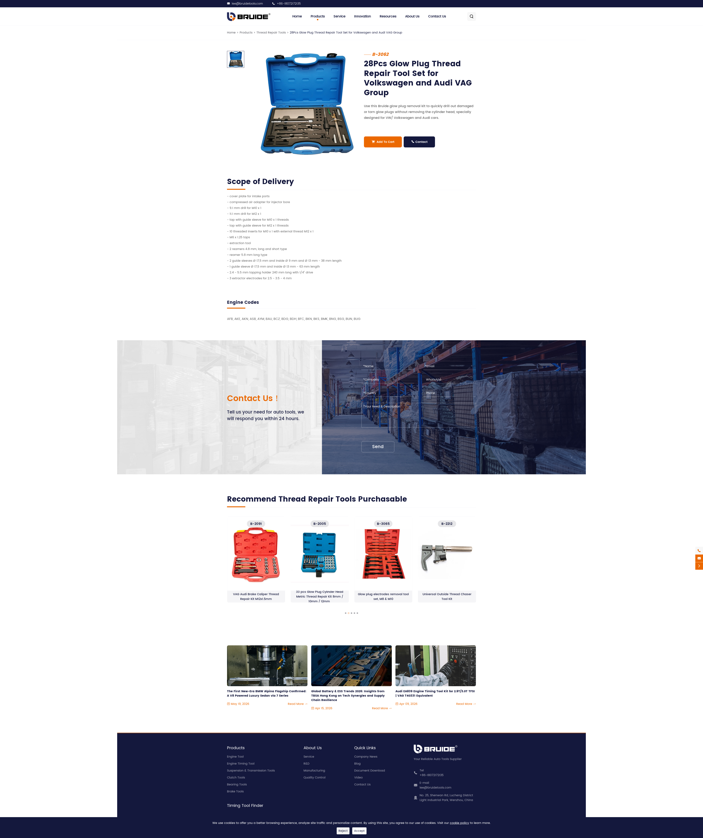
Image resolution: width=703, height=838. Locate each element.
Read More (298, 704)
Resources (388, 16)
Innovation (362, 16)
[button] (345, 613)
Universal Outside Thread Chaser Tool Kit (383, 596)
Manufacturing (314, 770)
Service (339, 16)
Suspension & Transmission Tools (251, 770)
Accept (359, 830)
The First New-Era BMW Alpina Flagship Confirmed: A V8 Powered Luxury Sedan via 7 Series (266, 693)
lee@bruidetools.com (247, 3)
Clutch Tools (236, 777)
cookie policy (459, 823)
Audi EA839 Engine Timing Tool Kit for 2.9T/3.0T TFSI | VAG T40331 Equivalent (435, 693)
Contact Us (437, 16)
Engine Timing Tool (240, 763)
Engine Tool (235, 756)
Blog (357, 763)
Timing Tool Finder (245, 805)
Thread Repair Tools (271, 32)
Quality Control (315, 777)
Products (318, 16)
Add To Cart (382, 142)
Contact (419, 142)
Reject (343, 830)
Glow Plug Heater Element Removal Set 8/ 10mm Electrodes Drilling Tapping (447, 596)
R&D (306, 763)
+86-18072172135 (289, 3)
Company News (365, 756)
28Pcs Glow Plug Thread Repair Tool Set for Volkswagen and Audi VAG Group (346, 32)
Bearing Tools (237, 784)
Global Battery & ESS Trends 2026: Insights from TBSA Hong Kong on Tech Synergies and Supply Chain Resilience (348, 693)
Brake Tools (235, 791)
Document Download (369, 770)
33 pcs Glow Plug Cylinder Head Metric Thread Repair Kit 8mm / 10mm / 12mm (256, 596)
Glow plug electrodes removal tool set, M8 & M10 (319, 596)
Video (358, 777)
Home (297, 16)
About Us (412, 16)
